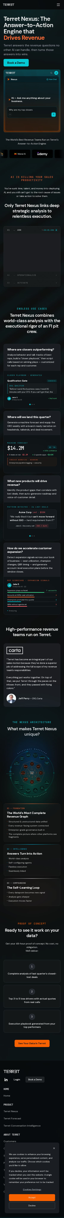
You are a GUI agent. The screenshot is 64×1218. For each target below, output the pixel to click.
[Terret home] (8, 5)
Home (7, 1095)
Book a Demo (35, 1079)
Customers (10, 1141)
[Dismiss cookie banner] (54, 1149)
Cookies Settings (32, 1189)
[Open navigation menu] (58, 4)
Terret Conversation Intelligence (22, 1125)
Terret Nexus (11, 1111)
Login (17, 1079)
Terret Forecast (12, 1118)
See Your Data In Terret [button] (32, 1043)
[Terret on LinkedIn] (6, 1079)
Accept (32, 1197)
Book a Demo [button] (16, 63)
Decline (32, 1205)
